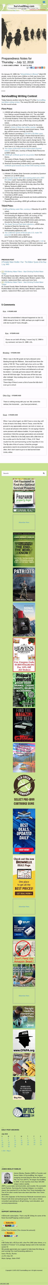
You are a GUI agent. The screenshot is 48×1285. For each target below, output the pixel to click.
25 (21, 1144)
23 (9, 1144)
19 (28, 1142)
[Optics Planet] (24, 1112)
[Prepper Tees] (24, 1088)
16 (9, 1142)
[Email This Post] (29, 67)
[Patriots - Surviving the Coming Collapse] (24, 584)
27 (34, 1144)
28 (41, 1144)
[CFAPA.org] (24, 1041)
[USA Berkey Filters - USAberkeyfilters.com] (24, 975)
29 (2, 1146)
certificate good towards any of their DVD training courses (25, 165)
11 (21, 1140)
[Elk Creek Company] (24, 791)
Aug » (9, 1151)
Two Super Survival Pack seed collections (19, 224)
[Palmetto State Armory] (24, 831)
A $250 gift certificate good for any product (19, 155)
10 (15, 1140)
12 (28, 1140)
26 (28, 1144)
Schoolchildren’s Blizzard (29, 74)
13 (34, 1140)
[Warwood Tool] (24, 1064)
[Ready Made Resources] (24, 690)
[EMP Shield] (24, 928)
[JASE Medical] (24, 1017)
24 (15, 1144)
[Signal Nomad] (24, 620)
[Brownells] (24, 876)
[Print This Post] (27, 67)
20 (34, 1142)
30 (9, 1146)
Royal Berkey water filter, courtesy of (19, 209)
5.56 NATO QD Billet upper (33, 133)
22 (2, 1144)
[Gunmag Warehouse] (24, 725)
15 (2, 1142)
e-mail (41, 241)
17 (15, 1142)
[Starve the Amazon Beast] (24, 951)
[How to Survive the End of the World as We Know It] (24, 549)
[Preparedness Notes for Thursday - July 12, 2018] (24, 34)
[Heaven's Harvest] (24, 655)
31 (15, 1146)
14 (41, 1140)
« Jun (3, 1151)
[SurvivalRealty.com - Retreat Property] (24, 495)
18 (21, 1142)
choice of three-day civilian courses (23, 127)
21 (41, 1142)
